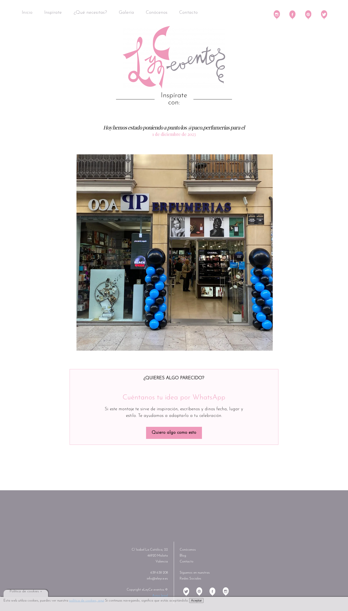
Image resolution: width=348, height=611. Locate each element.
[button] (174, 252)
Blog (183, 555)
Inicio (27, 12)
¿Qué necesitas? (90, 12)
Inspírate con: (174, 99)
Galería (126, 12)
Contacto (188, 12)
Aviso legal (160, 596)
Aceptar (196, 600)
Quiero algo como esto (174, 432)
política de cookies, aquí (86, 600)
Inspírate (53, 12)
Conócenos (156, 12)
